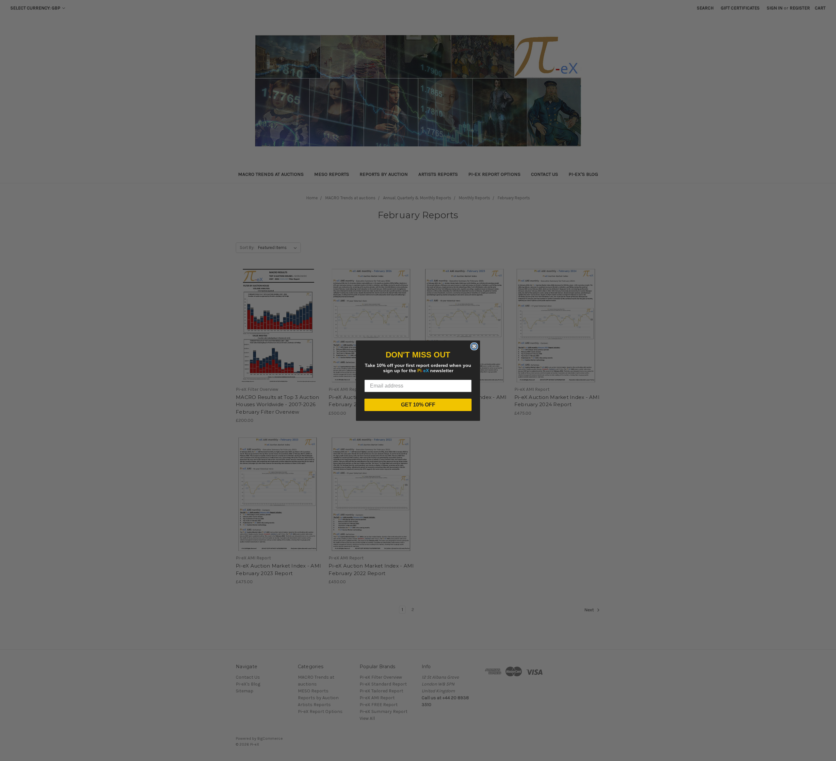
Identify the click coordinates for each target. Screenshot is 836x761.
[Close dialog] (474, 346)
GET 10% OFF (418, 404)
